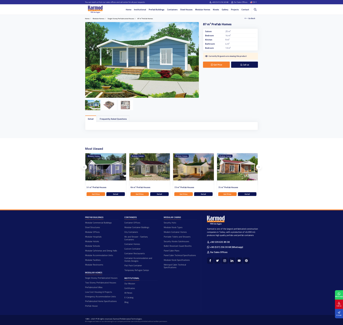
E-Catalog (128, 297)
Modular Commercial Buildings (98, 222)
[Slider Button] (84, 167)
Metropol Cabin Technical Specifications (175, 266)
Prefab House (91, 305)
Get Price (96, 194)
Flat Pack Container (133, 265)
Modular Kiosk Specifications (177, 260)
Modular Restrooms (94, 264)
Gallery (225, 9)
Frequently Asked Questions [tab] (113, 118)
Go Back (251, 18)
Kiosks (216, 9)
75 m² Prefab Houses (228, 187)
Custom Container (132, 248)
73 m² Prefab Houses (184, 187)
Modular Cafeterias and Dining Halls (101, 250)
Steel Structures (92, 227)
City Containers (131, 232)
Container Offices (132, 222)
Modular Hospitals (93, 236)
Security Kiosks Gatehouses (176, 241)
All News (128, 292)
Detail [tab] (91, 118)
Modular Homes (202, 9)
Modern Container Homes (175, 232)
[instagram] (224, 260)
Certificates (129, 288)
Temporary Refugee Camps (136, 270)
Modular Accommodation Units (99, 255)
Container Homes (132, 244)
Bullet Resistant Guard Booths (178, 245)
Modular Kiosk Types (173, 227)
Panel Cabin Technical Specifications (180, 255)
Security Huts (170, 222)
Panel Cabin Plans (171, 250)
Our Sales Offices (240, 2)
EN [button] (254, 2)
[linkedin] (232, 260)
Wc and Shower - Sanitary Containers (136, 238)
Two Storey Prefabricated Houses (100, 282)
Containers (172, 9)
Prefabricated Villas (93, 287)
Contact (245, 9)
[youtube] (239, 260)
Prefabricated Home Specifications (101, 301)
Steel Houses (186, 9)
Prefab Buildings (156, 9)
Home (128, 9)
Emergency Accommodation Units (100, 296)
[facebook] (210, 260)
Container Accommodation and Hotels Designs (138, 259)
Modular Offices (92, 232)
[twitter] (217, 260)
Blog (126, 302)
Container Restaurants (134, 253)
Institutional (140, 9)
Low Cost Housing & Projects (98, 292)
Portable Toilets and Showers (177, 236)
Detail (115, 194)
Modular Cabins (172, 217)
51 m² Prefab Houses (96, 187)
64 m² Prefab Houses (140, 187)
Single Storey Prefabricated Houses (101, 277)
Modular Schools (92, 245)
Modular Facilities (93, 260)
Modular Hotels (92, 241)
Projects (235, 9)
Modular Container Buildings (136, 227)
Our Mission (129, 283)
